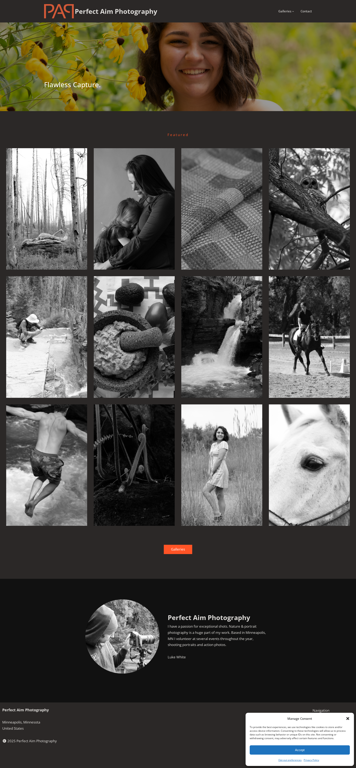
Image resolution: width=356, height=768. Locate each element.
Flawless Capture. (72, 84)
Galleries (178, 549)
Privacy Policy (311, 760)
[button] (348, 718)
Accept (299, 750)
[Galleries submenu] (293, 11)
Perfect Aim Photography (25, 709)
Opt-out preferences (290, 760)
